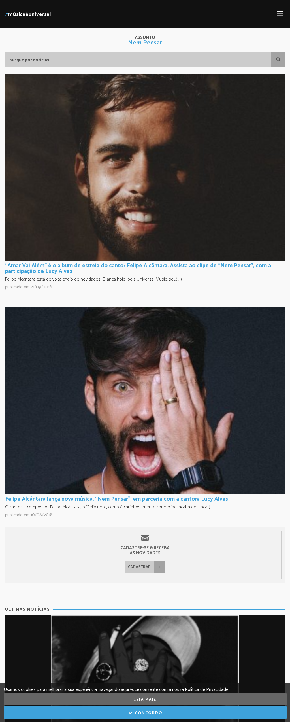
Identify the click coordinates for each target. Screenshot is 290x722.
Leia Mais (145, 699)
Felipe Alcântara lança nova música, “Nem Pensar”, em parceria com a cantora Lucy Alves (116, 499)
